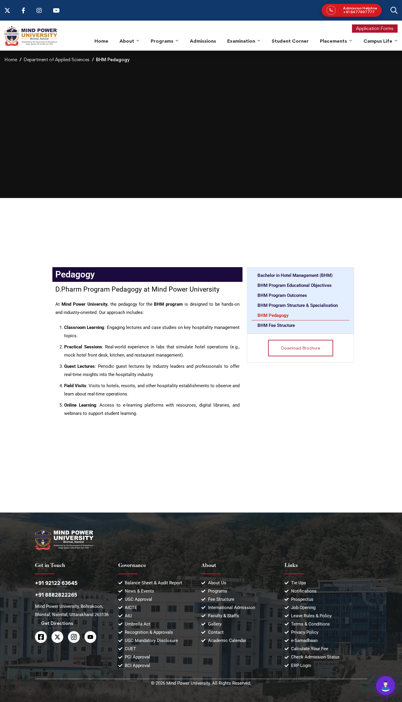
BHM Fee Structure (276, 325)
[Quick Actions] (385, 685)
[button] (300, 348)
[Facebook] (41, 637)
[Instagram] (74, 637)
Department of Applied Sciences (56, 59)
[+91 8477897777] (351, 10)
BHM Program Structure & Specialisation (298, 305)
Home (10, 59)
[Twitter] (57, 637)
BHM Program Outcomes (282, 295)
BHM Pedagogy (273, 315)
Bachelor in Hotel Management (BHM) (295, 275)
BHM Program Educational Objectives (295, 285)
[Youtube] (90, 637)
